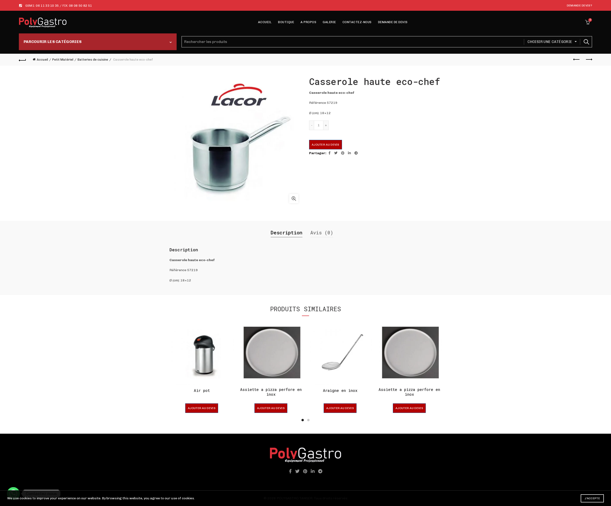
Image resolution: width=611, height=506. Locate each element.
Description (286, 232)
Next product (589, 59)
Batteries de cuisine (93, 59)
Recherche (586, 42)
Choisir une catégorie (549, 42)
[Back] (22, 59)
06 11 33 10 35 (47, 5)
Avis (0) (321, 232)
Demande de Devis (393, 22)
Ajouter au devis (325, 144)
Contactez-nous (357, 22)
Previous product (577, 59)
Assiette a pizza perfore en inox (271, 391)
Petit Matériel (62, 59)
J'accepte (592, 498)
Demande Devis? (579, 5)
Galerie (329, 22)
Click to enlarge (293, 198)
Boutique (286, 22)
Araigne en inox (340, 390)
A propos (308, 22)
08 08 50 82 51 (80, 5)
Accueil (265, 22)
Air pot (202, 390)
